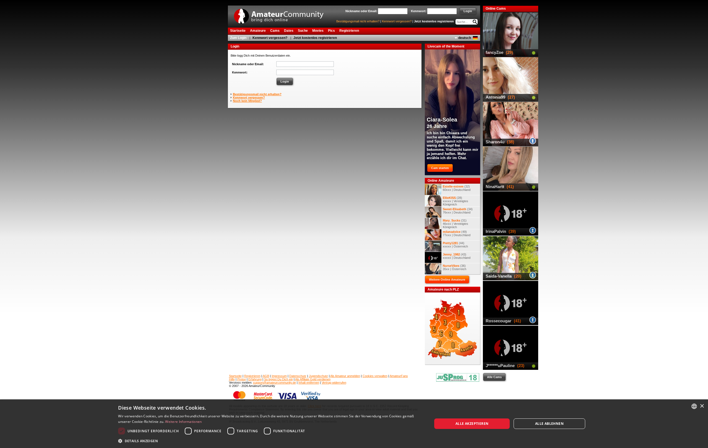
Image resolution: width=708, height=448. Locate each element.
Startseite (235, 376)
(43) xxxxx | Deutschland (456, 256)
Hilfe (232, 379)
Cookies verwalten (375, 376)
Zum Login (238, 38)
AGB (266, 376)
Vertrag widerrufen (334, 382)
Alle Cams (494, 377)
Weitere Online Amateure (447, 279)
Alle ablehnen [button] (549, 423)
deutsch (464, 38)
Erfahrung (255, 379)
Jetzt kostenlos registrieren (434, 21)
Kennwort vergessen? (397, 21)
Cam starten (440, 168)
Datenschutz (297, 376)
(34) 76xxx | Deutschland (458, 210)
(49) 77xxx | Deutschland (456, 233)
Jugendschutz (318, 376)
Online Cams (496, 8)
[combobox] (694, 406)
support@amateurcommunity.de (274, 382)
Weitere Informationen (183, 421)
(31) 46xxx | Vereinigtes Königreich (455, 224)
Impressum (279, 376)
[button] (270, 441)
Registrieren (252, 376)
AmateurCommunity (281, 14)
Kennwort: (240, 72)
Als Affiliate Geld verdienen (312, 379)
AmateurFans (399, 376)
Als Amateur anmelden (345, 376)
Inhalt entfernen (308, 382)
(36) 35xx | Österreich (454, 267)
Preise (241, 379)
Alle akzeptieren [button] (471, 423)
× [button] (702, 406)
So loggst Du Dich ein (278, 379)
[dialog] (354, 423)
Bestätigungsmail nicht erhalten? (357, 21)
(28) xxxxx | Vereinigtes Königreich (455, 201)
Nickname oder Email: (248, 64)
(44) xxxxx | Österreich (455, 244)
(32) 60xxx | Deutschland (456, 188)
